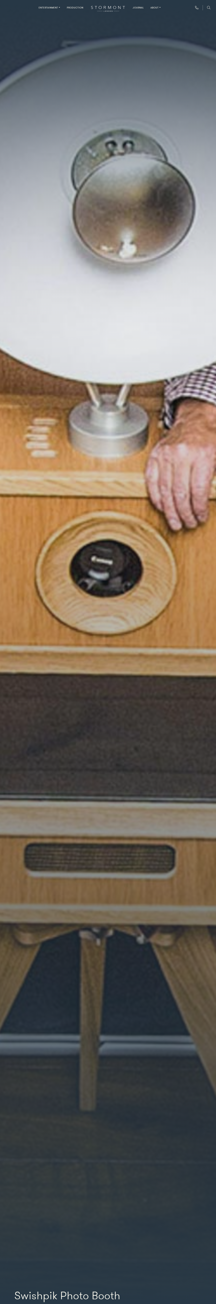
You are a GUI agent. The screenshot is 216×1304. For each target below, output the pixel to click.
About (155, 7)
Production (75, 7)
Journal (138, 7)
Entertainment (48, 7)
